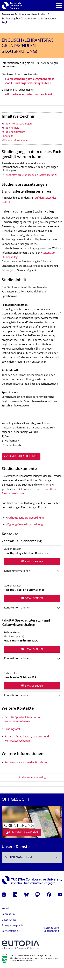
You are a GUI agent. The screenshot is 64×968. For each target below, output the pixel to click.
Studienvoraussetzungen (17, 124)
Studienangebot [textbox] (18, 857)
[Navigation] (59, 5)
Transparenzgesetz (12, 925)
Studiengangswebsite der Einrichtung (26, 763)
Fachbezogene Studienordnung (25, 518)
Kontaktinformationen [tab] (17, 571)
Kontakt (6, 909)
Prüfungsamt (12, 729)
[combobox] (32, 857)
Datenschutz (9, 920)
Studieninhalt (11, 128)
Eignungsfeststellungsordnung (25, 524)
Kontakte (8, 136)
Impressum (8, 914)
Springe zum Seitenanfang (51, 929)
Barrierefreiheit (10, 931)
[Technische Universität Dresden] (12, 5)
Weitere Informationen (16, 140)
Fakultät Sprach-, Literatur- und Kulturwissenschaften (23, 719)
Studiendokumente (14, 132)
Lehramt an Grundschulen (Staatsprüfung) (31, 175)
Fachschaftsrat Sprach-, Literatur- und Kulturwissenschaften (27, 739)
